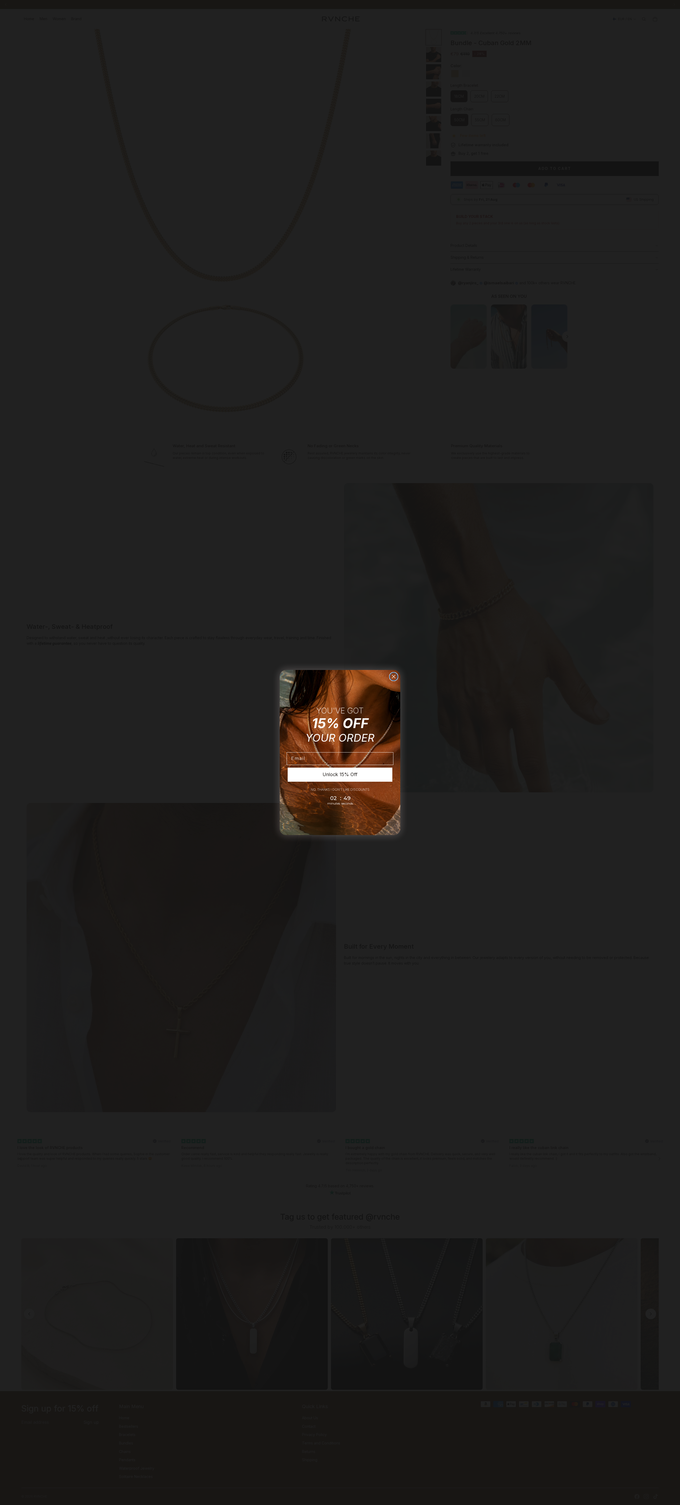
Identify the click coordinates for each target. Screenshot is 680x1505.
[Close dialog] (394, 677)
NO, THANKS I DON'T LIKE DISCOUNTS (340, 790)
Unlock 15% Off (340, 774)
